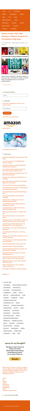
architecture (16, 287)
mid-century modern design (11, 318)
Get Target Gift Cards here (10, 149)
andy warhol (7, 287)
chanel (21, 297)
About (4, 389)
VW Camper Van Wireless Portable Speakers (15, 268)
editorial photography (17, 305)
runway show (17, 330)
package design (8, 325)
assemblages (7, 292)
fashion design (7, 308)
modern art (7, 320)
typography (7, 333)
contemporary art (9, 302)
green (22, 308)
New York (11, 323)
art (4, 42)
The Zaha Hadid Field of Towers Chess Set (14, 243)
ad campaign (7, 285)
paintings (16, 325)
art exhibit (6, 290)
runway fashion (8, 330)
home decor (7, 310)
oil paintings (20, 323)
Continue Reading (8, 85)
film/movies (8, 42)
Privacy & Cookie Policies (10, 390)
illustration (22, 42)
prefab (22, 328)
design (18, 302)
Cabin (23, 295)
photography (14, 328)
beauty (21, 292)
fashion (5, 382)
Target (17, 369)
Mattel (18, 315)
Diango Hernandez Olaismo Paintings (13, 246)
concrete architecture (10, 300)
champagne (14, 297)
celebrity (6, 297)
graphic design (15, 42)
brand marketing (15, 295)
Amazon (5, 369)
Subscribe (7, 113)
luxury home (16, 313)
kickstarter (7, 313)
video (13, 333)
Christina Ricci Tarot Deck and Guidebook (14, 185)
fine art (16, 308)
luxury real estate (9, 315)
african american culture (20, 285)
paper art (6, 328)
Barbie (15, 292)
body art (6, 295)
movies (5, 323)
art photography (16, 290)
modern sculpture (17, 320)
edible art (6, 305)
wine (19, 333)
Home (4, 378)
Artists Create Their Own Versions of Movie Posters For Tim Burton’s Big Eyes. (15, 36)
